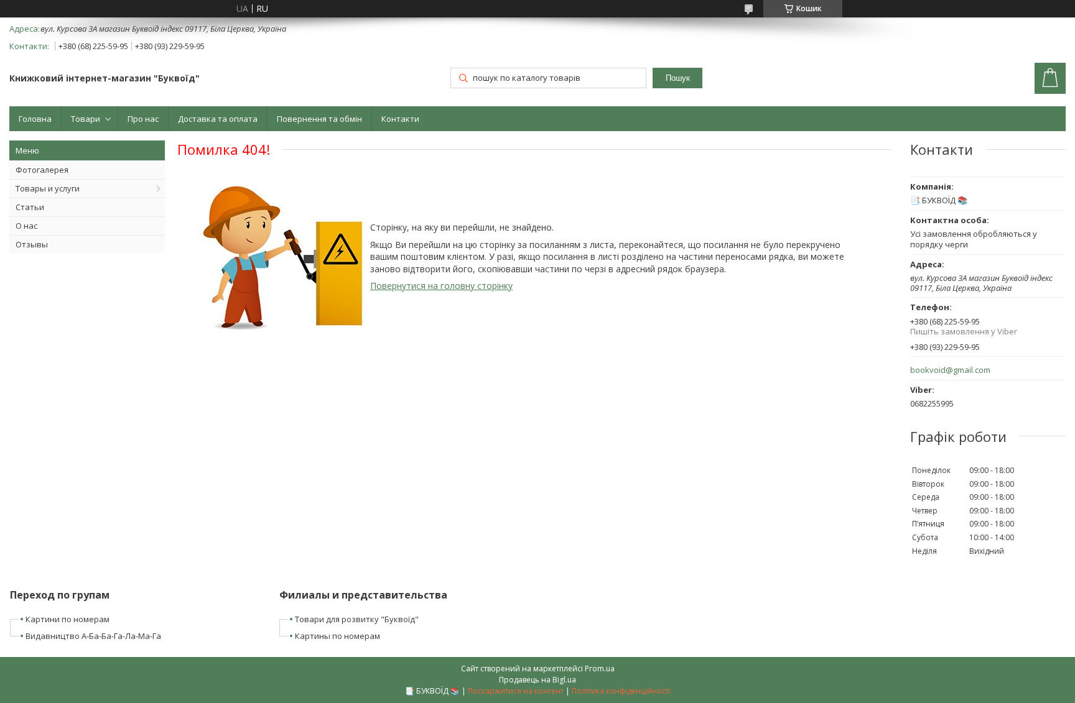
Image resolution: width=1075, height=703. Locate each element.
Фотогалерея (42, 169)
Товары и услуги (48, 188)
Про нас (143, 118)
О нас (26, 225)
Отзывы (32, 244)
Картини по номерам (67, 619)
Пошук (678, 78)
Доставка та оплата (218, 118)
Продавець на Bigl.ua (537, 679)
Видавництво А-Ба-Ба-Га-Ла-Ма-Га (93, 635)
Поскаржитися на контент (516, 691)
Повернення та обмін (319, 118)
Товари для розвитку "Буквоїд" (357, 619)
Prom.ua (600, 668)
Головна (35, 118)
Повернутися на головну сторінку (441, 286)
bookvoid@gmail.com (950, 370)
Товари (85, 118)
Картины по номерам (337, 635)
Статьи (30, 207)
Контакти (400, 118)
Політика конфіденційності (621, 691)
